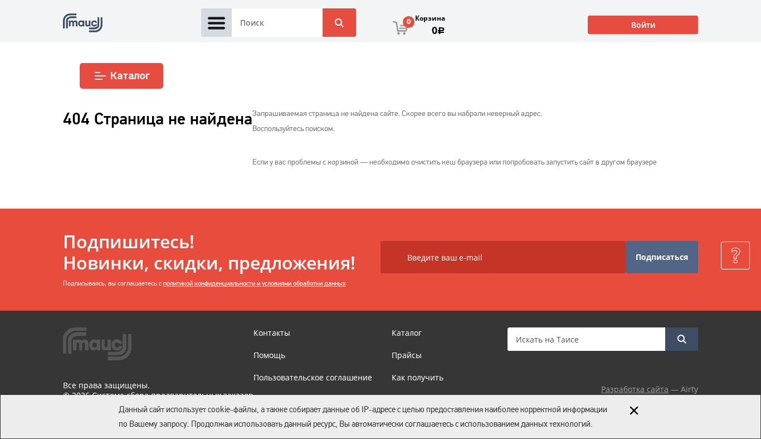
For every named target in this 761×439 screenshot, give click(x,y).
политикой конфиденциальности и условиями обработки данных (254, 283)
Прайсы (407, 355)
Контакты (271, 332)
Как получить (417, 377)
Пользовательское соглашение (312, 377)
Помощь (269, 355)
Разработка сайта (635, 389)
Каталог (130, 76)
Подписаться (662, 257)
